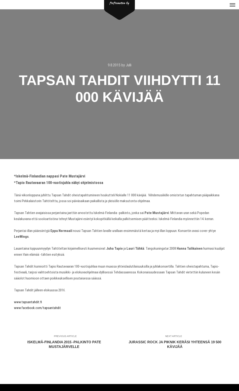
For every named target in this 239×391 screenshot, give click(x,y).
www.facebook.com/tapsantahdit (37, 308)
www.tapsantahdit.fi (28, 302)
